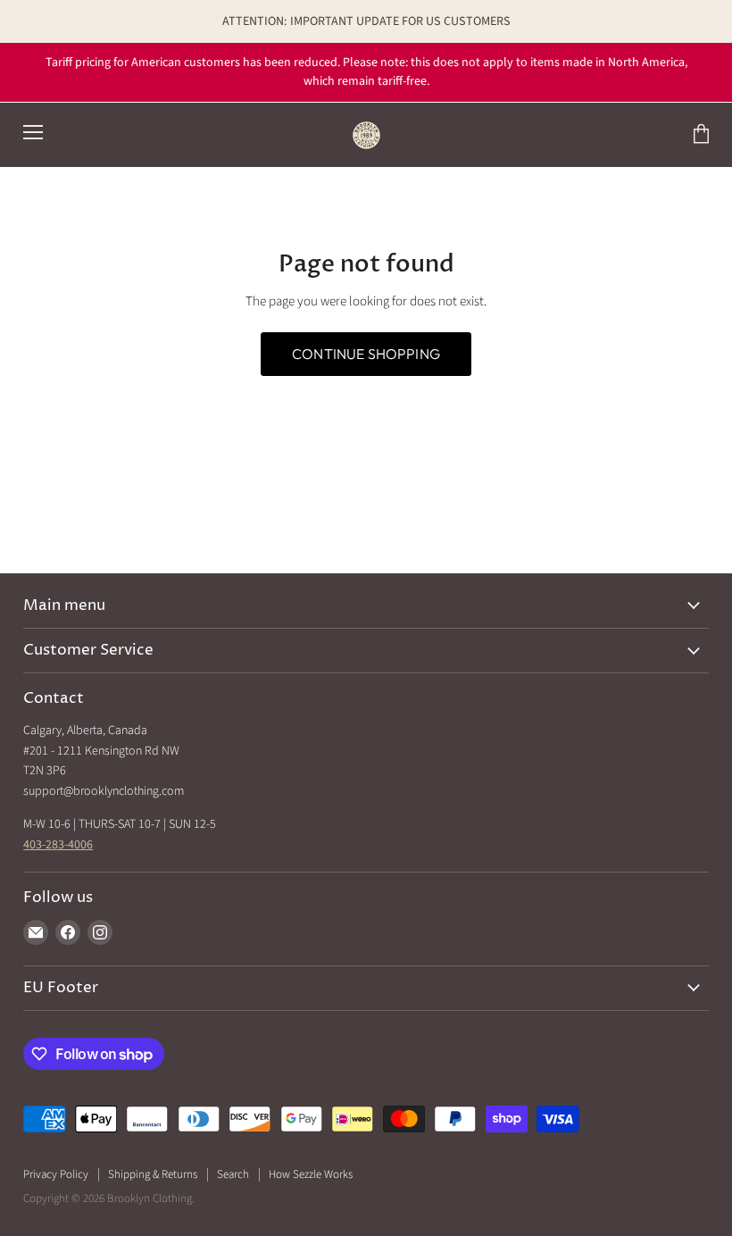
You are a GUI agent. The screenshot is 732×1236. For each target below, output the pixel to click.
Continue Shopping (366, 354)
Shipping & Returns (152, 1174)
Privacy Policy (55, 1174)
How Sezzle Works (311, 1174)
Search (233, 1174)
